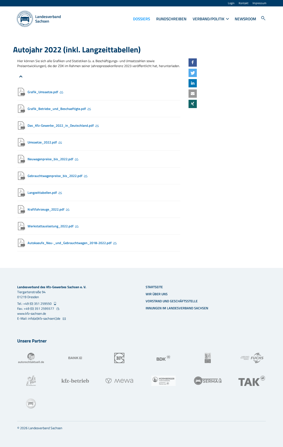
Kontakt (243, 3)
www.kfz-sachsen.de (31, 313)
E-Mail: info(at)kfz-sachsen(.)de (39, 318)
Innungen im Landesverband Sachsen (177, 308)
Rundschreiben (171, 19)
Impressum (259, 3)
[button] (193, 62)
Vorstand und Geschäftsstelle (172, 301)
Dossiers (141, 19)
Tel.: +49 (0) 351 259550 (34, 303)
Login (231, 3)
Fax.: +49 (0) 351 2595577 (36, 308)
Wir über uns (157, 294)
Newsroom (245, 19)
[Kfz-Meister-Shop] (31, 403)
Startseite (154, 286)
